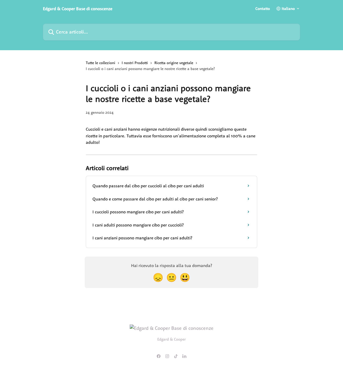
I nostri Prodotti (135, 62)
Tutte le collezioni (100, 62)
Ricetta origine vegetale (173, 62)
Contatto (262, 8)
